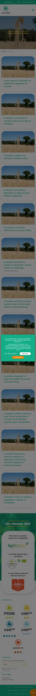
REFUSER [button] (25, 353)
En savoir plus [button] (11, 353)
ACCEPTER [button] (18, 357)
